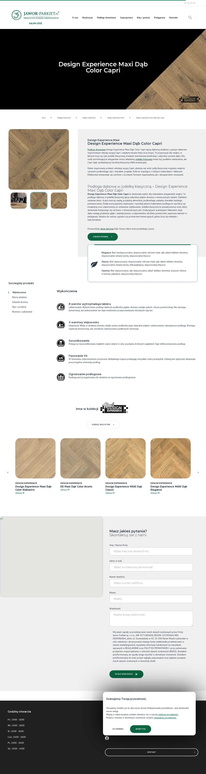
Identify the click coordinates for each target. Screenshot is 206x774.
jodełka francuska (144, 159)
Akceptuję (141, 729)
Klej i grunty (143, 17)
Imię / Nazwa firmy (118, 545)
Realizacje (87, 17)
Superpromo (126, 17)
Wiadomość (115, 608)
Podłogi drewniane (106, 17)
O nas (75, 17)
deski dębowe (107, 228)
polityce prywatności (168, 714)
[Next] (66, 201)
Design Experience (89, 118)
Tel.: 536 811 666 (189, 3)
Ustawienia (117, 729)
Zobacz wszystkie (101, 425)
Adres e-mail (115, 560)
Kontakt (173, 17)
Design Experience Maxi (115, 118)
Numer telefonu (117, 576)
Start (44, 118)
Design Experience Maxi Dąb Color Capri (150, 118)
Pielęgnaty (159, 17)
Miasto (112, 592)
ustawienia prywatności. (165, 717)
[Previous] (11, 201)
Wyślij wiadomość (124, 674)
